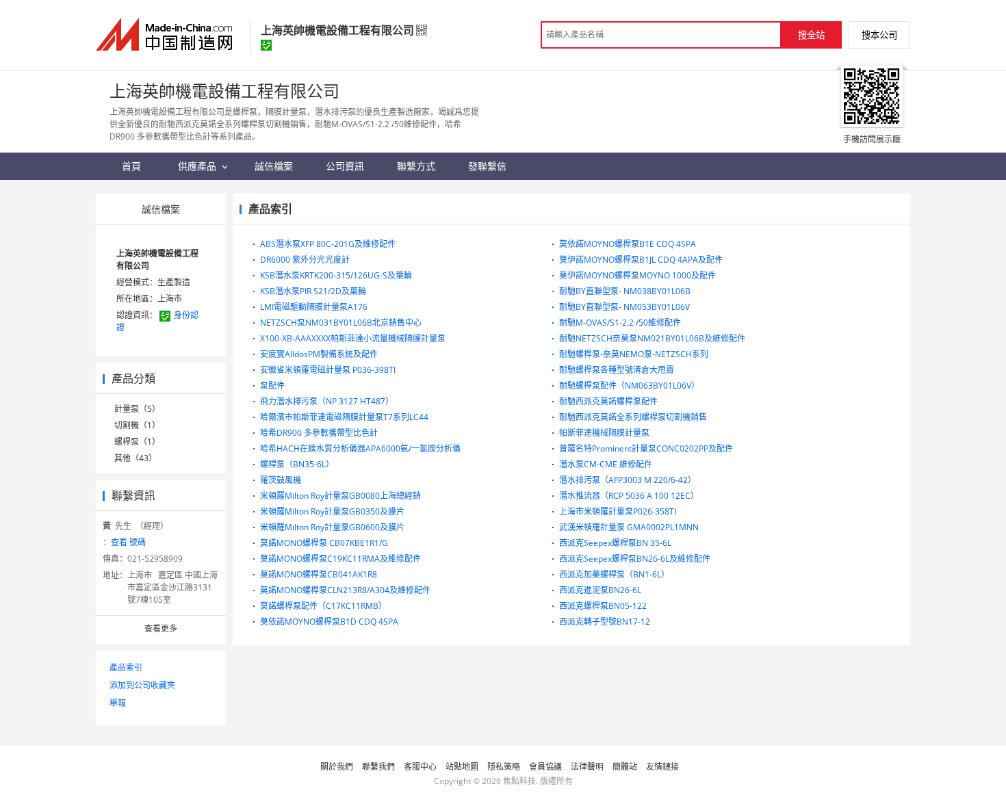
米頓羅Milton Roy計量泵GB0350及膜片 (332, 511)
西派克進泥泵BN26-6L (600, 590)
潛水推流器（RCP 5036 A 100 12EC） (629, 495)
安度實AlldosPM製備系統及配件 (319, 354)
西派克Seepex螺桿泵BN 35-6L (615, 543)
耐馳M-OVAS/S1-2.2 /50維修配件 (620, 322)
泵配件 (272, 385)
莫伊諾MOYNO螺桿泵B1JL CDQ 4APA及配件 (641, 259)
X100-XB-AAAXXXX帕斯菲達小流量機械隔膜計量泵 (353, 338)
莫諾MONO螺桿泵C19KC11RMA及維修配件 (340, 558)
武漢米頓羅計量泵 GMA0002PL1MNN (629, 527)
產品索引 (125, 667)
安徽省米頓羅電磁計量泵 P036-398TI (328, 370)
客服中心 (420, 766)
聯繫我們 (378, 766)
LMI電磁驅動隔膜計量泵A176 (313, 307)
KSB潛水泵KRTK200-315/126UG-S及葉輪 (336, 275)
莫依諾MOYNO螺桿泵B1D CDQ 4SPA (329, 621)
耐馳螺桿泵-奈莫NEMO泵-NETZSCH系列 (633, 354)
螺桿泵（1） (137, 441)
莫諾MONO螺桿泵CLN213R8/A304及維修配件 (345, 590)
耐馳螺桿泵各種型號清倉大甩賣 (616, 370)
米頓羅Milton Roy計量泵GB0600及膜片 (332, 527)
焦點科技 (519, 781)
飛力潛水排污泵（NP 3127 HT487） (327, 401)
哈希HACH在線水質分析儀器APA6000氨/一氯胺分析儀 (360, 448)
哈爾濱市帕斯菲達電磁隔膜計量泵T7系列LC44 (344, 417)
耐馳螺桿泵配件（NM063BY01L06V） (629, 385)
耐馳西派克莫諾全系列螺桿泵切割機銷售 (633, 417)
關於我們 (336, 766)
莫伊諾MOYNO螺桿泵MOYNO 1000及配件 (637, 275)
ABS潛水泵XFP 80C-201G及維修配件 (328, 244)
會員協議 (545, 766)
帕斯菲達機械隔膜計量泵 (604, 433)
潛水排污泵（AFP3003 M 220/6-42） (627, 480)
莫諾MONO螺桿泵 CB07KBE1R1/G (324, 543)
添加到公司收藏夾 (142, 685)
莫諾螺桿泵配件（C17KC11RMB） (323, 606)
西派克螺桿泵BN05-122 (603, 606)
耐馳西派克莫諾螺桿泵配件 (608, 401)
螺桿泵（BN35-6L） (297, 464)
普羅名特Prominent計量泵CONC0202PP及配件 (646, 448)
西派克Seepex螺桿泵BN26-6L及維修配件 (634, 558)
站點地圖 (462, 766)
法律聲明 (587, 766)
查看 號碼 (128, 542)
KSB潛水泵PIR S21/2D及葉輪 (313, 291)
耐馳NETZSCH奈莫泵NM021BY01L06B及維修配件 (652, 338)
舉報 (117, 703)
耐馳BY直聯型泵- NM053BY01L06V (624, 307)
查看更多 (160, 628)
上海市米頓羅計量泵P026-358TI (617, 511)
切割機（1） (137, 425)
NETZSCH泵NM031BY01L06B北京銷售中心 (341, 322)
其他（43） (135, 458)
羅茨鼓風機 (280, 480)
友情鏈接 (662, 766)
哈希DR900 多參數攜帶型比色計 (319, 433)
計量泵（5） (137, 409)
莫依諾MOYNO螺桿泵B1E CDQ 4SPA (627, 244)
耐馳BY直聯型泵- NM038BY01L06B (625, 291)
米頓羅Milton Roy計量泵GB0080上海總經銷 (340, 495)
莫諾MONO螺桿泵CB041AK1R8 (318, 574)
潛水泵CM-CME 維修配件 (605, 464)
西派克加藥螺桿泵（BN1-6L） (614, 574)
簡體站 (624, 766)
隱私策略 (503, 766)
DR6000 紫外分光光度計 (305, 259)
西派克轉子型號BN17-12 (604, 621)
